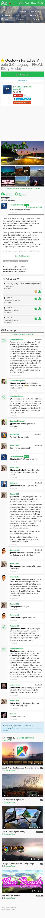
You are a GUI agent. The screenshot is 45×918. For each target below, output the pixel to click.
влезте (25, 725)
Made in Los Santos (8, 910)
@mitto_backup (16, 703)
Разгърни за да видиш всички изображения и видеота (22, 188)
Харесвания (22, 195)
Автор (26, 205)
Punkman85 (14, 626)
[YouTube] (17, 91)
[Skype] (14, 91)
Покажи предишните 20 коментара (22, 334)
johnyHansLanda (16, 339)
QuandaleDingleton (17, 380)
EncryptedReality (16, 205)
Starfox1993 (14, 445)
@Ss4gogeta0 (15, 566)
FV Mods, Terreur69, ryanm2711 (22, 88)
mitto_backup (15, 685)
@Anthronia (14, 496)
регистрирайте (9, 728)
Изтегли (24, 74)
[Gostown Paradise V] (22, 153)
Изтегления (9, 195)
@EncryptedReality (17, 470)
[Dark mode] (38, 3)
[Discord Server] (20, 91)
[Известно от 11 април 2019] (2, 60)
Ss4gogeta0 (14, 550)
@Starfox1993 (15, 459)
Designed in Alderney (8, 907)
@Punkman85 (15, 651)
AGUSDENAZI (15, 434)
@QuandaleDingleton (18, 399)
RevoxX (13, 714)
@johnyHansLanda (17, 383)
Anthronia (13, 483)
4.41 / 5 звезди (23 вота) (8, 200)
